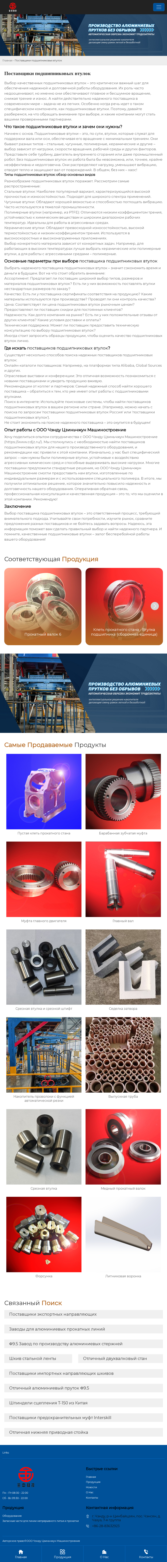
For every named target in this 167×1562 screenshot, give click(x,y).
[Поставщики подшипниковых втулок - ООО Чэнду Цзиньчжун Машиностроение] (12, 7)
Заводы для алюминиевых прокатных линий (57, 1329)
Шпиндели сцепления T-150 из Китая (48, 1402)
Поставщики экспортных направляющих (53, 1314)
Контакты (92, 1497)
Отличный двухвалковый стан (115, 1358)
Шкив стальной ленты (32, 1358)
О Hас (89, 1492)
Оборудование (12, 1515)
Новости (91, 1487)
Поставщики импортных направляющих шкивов (61, 1373)
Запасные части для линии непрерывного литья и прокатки (40, 1520)
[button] (155, 606)
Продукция (93, 1481)
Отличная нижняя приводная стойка (48, 1432)
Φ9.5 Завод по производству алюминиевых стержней (66, 1343)
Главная (7, 60)
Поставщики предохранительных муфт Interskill (60, 1417)
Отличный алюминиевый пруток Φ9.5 (49, 1388)
